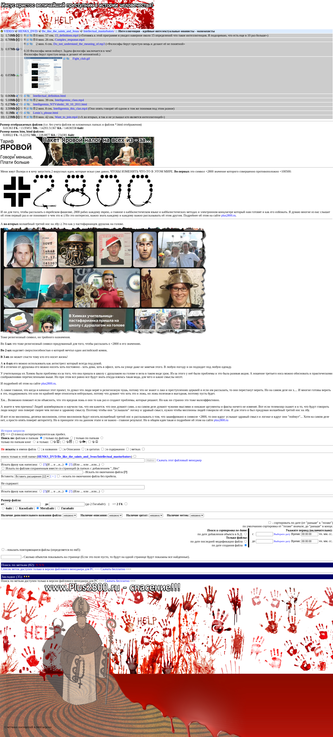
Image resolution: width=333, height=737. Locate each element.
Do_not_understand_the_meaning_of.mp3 (79, 44)
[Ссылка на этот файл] (31, 35)
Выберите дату (282, 534)
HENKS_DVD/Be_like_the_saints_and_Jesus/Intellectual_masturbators (84, 456)
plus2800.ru (228, 215)
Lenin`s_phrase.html (45, 112)
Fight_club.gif (81, 58)
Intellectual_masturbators (98, 31)
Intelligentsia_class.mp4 (69, 100)
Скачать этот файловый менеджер (179, 460)
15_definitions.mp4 (67, 35)
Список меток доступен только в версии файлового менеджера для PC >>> (51, 569)
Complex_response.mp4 (69, 39)
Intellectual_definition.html (49, 95)
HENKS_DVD (27, 31)
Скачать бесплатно (113, 569)
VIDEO (9, 31)
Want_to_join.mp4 (66, 117)
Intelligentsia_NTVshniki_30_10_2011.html (60, 104)
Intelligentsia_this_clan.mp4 (70, 108)
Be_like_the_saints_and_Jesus (60, 31)
